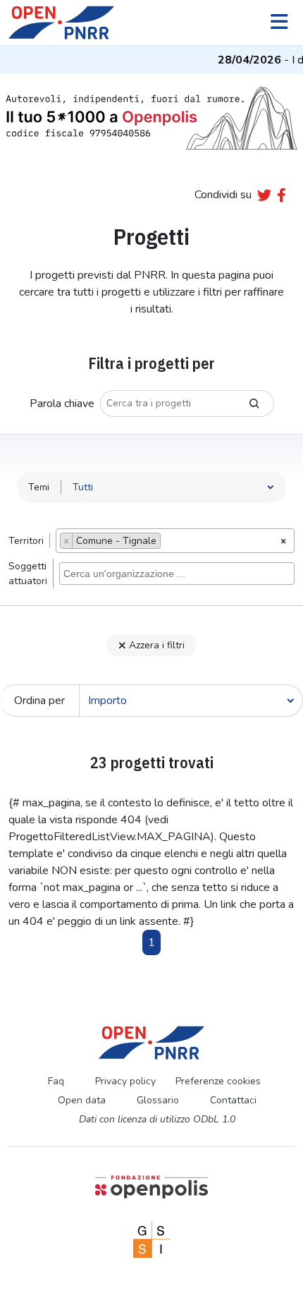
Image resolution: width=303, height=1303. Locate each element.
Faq (56, 1081)
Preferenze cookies (218, 1081)
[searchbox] (168, 542)
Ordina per (39, 700)
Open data (82, 1100)
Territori (26, 540)
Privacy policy (125, 1081)
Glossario (158, 1100)
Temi (38, 487)
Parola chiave (62, 403)
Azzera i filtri (157, 645)
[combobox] (175, 540)
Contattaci (233, 1100)
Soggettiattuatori (27, 573)
